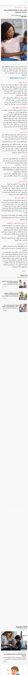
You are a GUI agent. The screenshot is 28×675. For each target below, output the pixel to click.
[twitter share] (14, 63)
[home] (15, 2)
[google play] (3, 3)
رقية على (13, 15)
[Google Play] (8, 516)
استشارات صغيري (18, 7)
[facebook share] (11, 63)
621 (5, 298)
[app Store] (6, 3)
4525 (5, 661)
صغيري (25, 7)
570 (5, 310)
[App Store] (19, 516)
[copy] (18, 63)
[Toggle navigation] (26, 2)
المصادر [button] (24, 271)
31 (5, 286)
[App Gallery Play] (13, 522)
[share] (17, 286)
